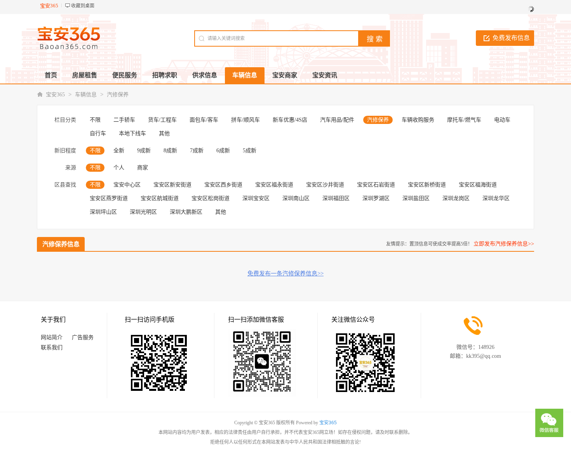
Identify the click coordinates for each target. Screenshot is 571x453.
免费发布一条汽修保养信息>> (285, 273)
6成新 (223, 150)
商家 (142, 168)
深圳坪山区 (103, 212)
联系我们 (52, 347)
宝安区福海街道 (478, 185)
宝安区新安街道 (172, 185)
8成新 (170, 150)
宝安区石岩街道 (376, 185)
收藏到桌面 (82, 6)
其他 (164, 133)
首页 (51, 75)
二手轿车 (124, 120)
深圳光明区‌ (143, 212)
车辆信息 (86, 95)
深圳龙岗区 (456, 198)
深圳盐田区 (416, 198)
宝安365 (55, 95)
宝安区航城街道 (160, 198)
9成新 (144, 150)
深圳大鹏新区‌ (186, 212)
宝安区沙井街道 (325, 185)
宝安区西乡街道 (223, 185)
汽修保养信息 (61, 244)
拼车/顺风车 (245, 120)
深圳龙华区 (496, 198)
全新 (118, 150)
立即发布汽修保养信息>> (504, 244)
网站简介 (52, 337)
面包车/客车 (204, 120)
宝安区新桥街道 (427, 185)
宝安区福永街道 (274, 185)
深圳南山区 (296, 198)
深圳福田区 (336, 198)
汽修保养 (118, 95)
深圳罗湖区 (376, 198)
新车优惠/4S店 (290, 120)
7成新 (197, 150)
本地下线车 (132, 133)
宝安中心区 (127, 185)
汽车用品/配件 (337, 120)
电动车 (502, 120)
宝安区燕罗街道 (109, 198)
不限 (95, 120)
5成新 (249, 150)
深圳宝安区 (256, 198)
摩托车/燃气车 (464, 120)
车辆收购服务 (418, 120)
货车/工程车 (162, 120)
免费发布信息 (511, 38)
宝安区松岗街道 (210, 198)
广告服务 (83, 337)
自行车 (98, 133)
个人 (118, 168)
